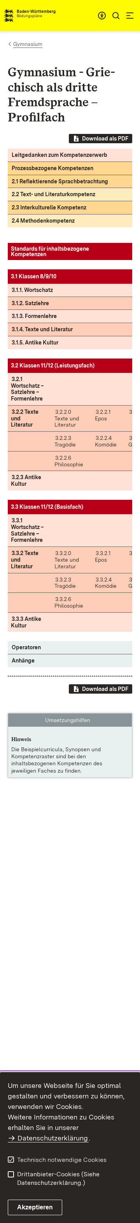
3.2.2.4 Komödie (106, 441)
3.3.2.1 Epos (103, 556)
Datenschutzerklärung (53, 1138)
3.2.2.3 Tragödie (65, 441)
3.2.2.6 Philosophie (68, 461)
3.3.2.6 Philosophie (68, 602)
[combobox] (102, 15)
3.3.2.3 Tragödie (65, 582)
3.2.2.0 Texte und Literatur (66, 418)
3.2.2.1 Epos (103, 415)
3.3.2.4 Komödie (106, 582)
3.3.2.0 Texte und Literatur (66, 559)
